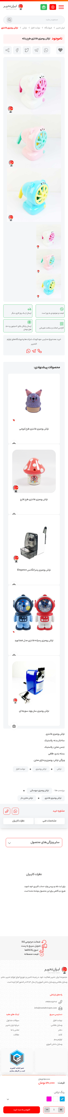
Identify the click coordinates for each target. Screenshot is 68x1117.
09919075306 (51, 1002)
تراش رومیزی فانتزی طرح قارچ (34, 500)
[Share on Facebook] (17, 50)
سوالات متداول (12, 1021)
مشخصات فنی (49, 821)
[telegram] (36, 50)
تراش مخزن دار (27, 798)
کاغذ (60, 1035)
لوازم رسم (58, 1040)
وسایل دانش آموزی (54, 1044)
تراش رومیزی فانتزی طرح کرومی (34, 429)
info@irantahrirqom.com (45, 1008)
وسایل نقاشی (56, 1025)
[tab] (49, 821)
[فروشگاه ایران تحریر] (13, 7)
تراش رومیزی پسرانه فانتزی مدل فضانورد (34, 641)
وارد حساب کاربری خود (38, 886)
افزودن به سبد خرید (21, 1110)
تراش (24, 28)
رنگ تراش (59, 1092)
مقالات (16, 1035)
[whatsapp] (46, 50)
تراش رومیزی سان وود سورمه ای (34, 711)
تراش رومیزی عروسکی (39, 790)
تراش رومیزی (41, 769)
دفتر (60, 1030)
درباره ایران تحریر (12, 1025)
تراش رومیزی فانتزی (53, 798)
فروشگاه (48, 28)
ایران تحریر (60, 28)
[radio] (62, 1098)
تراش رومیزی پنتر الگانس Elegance (34, 570)
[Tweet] (27, 50)
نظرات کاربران (18, 821)
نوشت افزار (35, 28)
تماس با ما (15, 1030)
